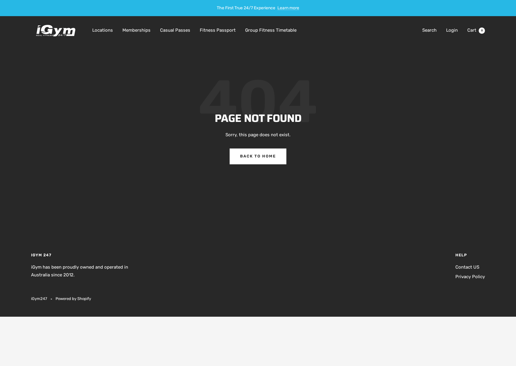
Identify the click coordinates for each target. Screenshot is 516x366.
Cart (475, 30)
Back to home (258, 156)
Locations (102, 30)
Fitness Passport (218, 30)
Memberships (136, 30)
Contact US (467, 267)
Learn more (288, 7)
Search (429, 30)
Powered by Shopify (73, 298)
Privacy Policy (470, 276)
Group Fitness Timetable (271, 30)
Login (452, 30)
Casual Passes (175, 30)
